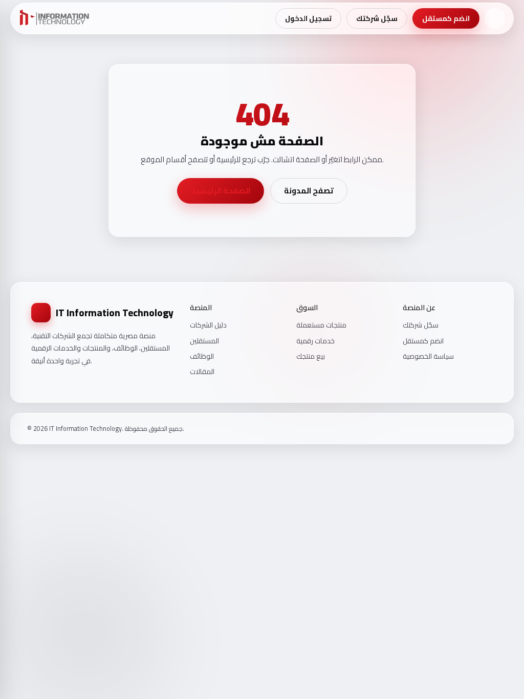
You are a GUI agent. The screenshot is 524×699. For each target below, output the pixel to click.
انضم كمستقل (446, 18)
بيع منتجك (310, 356)
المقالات (202, 371)
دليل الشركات (208, 325)
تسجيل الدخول (308, 18)
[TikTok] (493, 428)
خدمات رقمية (315, 340)
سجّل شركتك (377, 18)
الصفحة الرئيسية (220, 190)
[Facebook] (466, 428)
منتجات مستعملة (321, 325)
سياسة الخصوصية (428, 356)
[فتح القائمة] (495, 18)
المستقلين (204, 340)
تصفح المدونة (309, 190)
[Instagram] (480, 428)
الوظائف (202, 356)
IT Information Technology (114, 312)
